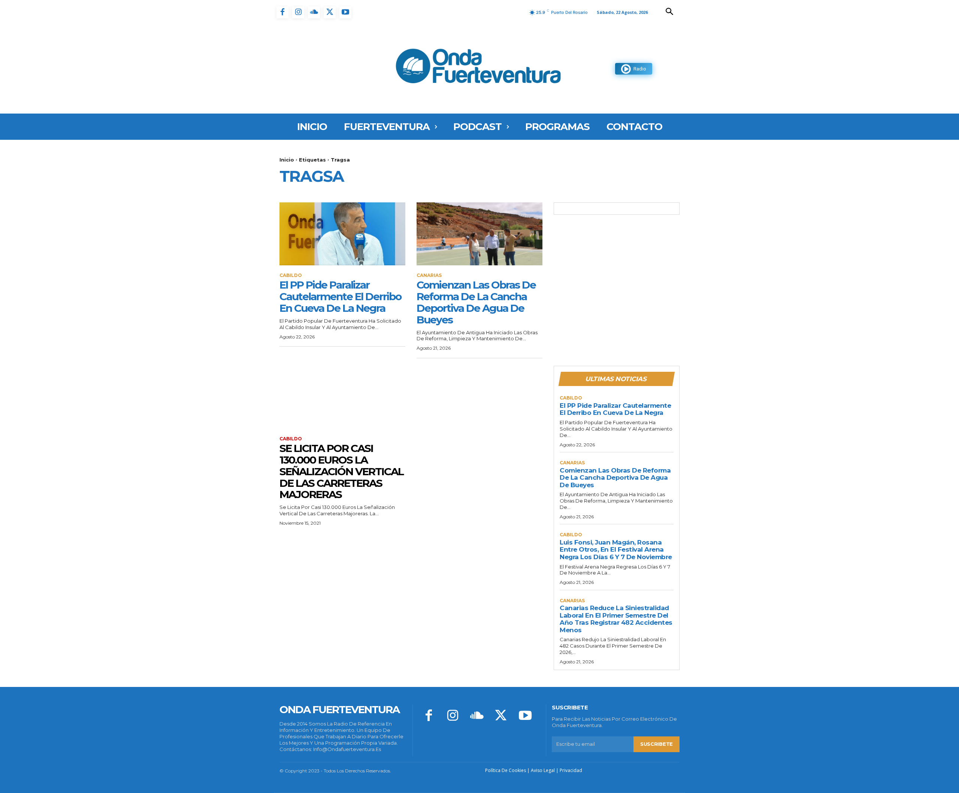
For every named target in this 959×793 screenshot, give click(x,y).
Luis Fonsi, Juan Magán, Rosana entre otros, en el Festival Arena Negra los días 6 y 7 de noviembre (616, 550)
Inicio (286, 160)
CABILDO (290, 275)
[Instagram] (298, 12)
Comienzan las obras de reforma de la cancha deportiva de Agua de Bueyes (476, 302)
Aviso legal (543, 770)
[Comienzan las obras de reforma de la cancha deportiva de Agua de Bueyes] (479, 233)
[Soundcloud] (314, 12)
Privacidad (571, 770)
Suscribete (656, 744)
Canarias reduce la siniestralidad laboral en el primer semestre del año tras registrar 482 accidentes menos (616, 619)
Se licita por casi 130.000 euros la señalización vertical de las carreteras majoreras (341, 471)
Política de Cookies (505, 770)
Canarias (429, 275)
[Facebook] (282, 12)
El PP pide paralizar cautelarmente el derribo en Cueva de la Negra (340, 296)
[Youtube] (345, 12)
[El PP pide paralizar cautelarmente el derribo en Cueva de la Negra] (342, 233)
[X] (330, 12)
